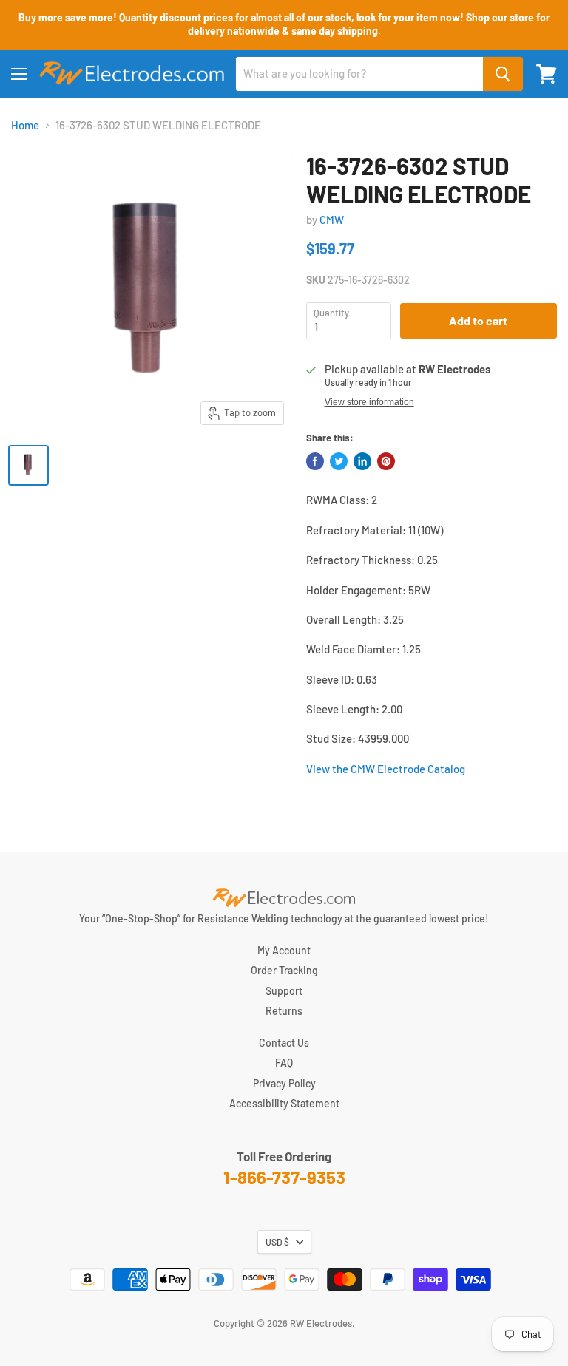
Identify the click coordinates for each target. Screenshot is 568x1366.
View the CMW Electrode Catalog (385, 768)
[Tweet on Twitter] (339, 461)
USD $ (277, 1242)
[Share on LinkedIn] (362, 461)
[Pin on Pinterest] (386, 461)
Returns (284, 1011)
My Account (284, 950)
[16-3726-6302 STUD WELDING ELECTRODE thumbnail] (28, 465)
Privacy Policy (284, 1083)
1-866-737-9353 (284, 1177)
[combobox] (359, 74)
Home (25, 125)
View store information (369, 402)
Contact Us (284, 1042)
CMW (332, 219)
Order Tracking (284, 970)
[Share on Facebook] (315, 461)
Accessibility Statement (284, 1103)
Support (284, 991)
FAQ (284, 1062)
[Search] (503, 74)
